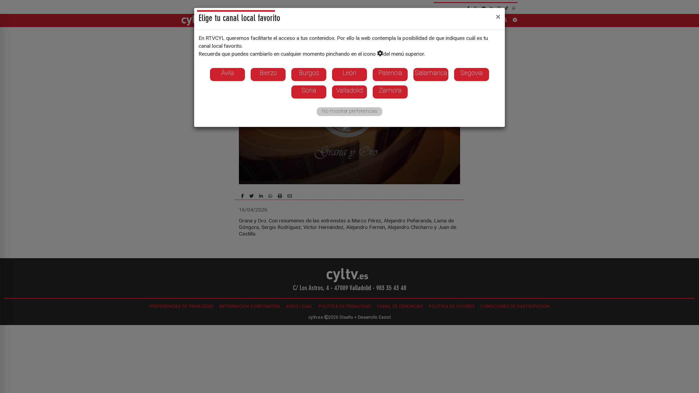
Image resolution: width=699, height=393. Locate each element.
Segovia (472, 73)
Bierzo (268, 73)
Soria (309, 90)
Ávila (227, 73)
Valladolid (349, 90)
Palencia (390, 73)
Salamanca (431, 73)
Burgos (309, 73)
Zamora (390, 90)
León (349, 73)
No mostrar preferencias (350, 111)
